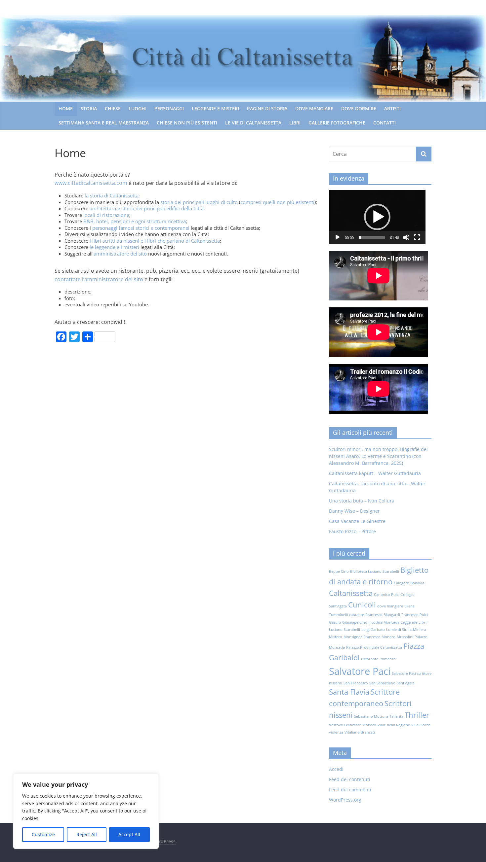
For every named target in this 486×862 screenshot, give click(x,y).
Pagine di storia (267, 108)
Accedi (336, 769)
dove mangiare (390, 606)
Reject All (86, 834)
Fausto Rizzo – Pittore (352, 531)
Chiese (113, 108)
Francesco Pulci (414, 614)
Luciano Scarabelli (344, 629)
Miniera (419, 629)
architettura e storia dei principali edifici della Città (147, 208)
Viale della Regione (394, 725)
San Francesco (356, 683)
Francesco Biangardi (382, 614)
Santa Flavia (349, 692)
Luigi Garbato (373, 629)
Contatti (384, 123)
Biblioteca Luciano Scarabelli (374, 571)
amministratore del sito (120, 253)
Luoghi (137, 108)
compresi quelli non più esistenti (277, 202)
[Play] (337, 237)
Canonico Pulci (386, 594)
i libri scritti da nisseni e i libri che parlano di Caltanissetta (155, 240)
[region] (86, 811)
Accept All (129, 834)
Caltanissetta (351, 593)
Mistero (335, 637)
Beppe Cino (339, 571)
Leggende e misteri (215, 108)
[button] (377, 217)
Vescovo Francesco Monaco (352, 725)
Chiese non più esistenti (187, 123)
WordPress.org (345, 800)
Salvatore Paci (359, 671)
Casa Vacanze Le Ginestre (357, 521)
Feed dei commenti (350, 789)
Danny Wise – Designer (354, 511)
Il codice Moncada (384, 622)
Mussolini (405, 637)
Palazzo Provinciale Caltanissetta (374, 647)
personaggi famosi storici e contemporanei (140, 227)
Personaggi (169, 108)
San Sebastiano (382, 683)
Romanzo (388, 659)
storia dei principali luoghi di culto (198, 202)
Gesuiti (335, 622)
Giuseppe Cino (354, 622)
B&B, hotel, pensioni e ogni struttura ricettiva (134, 221)
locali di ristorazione (106, 215)
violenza (336, 732)
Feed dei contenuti (349, 779)
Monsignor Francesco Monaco (369, 637)
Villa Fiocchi (421, 725)
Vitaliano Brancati (359, 732)
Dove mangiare (314, 108)
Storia (89, 108)
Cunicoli (362, 604)
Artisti (392, 108)
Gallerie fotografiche (336, 123)
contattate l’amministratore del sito (99, 279)
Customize (43, 834)
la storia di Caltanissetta (112, 195)
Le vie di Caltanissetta (253, 123)
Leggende (409, 622)
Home (66, 108)
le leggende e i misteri (114, 247)
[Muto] (406, 237)
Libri (295, 123)
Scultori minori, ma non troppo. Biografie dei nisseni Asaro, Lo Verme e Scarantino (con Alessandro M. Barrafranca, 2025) (378, 456)
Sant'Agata (406, 683)
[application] (377, 217)
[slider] (372, 237)
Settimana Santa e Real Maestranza (104, 123)
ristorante (369, 659)
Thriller (417, 715)
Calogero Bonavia (409, 583)
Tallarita (396, 716)
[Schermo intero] (417, 237)
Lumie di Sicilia (399, 629)
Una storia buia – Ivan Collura (361, 501)
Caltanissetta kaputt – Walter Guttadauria (375, 473)
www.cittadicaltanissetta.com (91, 183)
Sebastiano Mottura (371, 716)
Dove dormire (358, 108)
